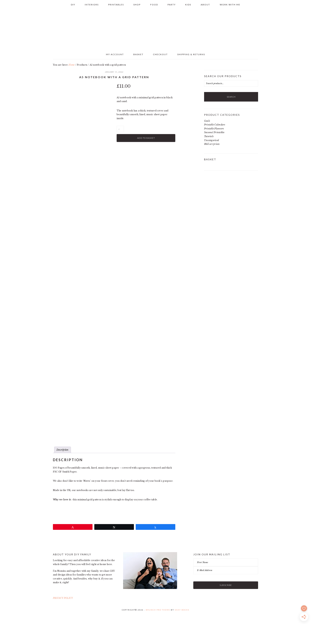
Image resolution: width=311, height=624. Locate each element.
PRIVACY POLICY (63, 598)
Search (231, 96)
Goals (207, 121)
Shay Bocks (182, 610)
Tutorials (209, 136)
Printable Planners (214, 128)
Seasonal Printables (214, 132)
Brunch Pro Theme (158, 610)
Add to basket (146, 138)
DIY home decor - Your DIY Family (155, 28)
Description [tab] (63, 449)
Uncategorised (211, 140)
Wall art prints (212, 144)
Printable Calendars (214, 124)
